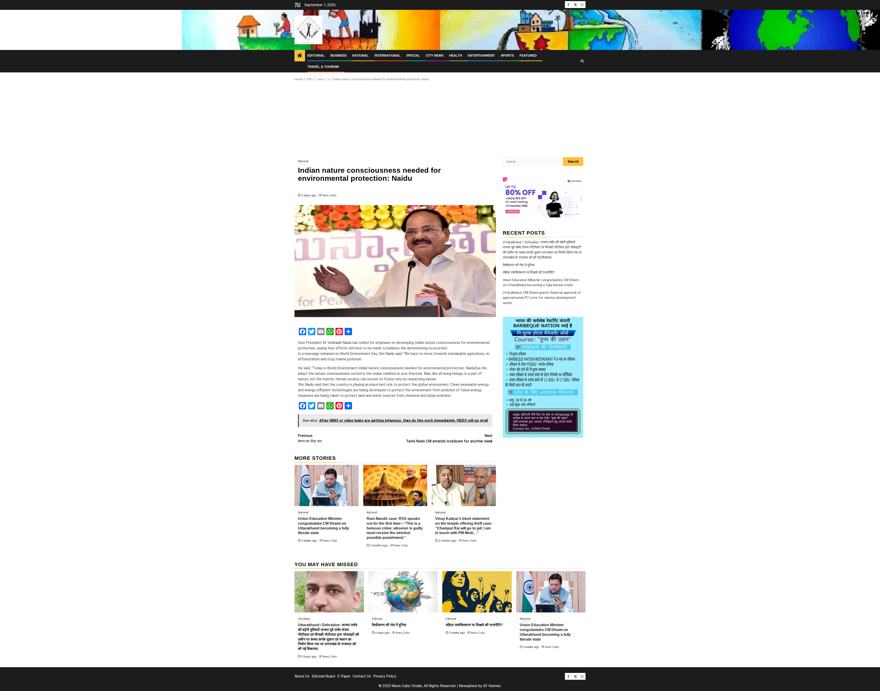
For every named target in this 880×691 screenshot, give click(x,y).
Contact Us (362, 676)
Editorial (316, 55)
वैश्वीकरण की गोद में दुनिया (518, 265)
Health (455, 55)
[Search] (582, 61)
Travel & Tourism (323, 67)
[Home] (299, 56)
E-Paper (343, 676)
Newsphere (468, 686)
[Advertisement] (440, 120)
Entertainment (481, 55)
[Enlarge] (577, 323)
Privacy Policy (384, 676)
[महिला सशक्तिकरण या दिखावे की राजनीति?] (477, 591)
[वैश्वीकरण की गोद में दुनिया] (403, 591)
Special (413, 55)
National (360, 55)
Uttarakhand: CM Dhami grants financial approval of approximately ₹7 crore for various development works (542, 297)
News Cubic (329, 195)
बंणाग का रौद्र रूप (310, 438)
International (387, 55)
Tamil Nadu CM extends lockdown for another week (449, 438)
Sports (507, 55)
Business (338, 55)
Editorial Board (323, 676)
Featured (528, 55)
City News (434, 55)
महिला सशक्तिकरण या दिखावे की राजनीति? (529, 272)
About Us (301, 676)
